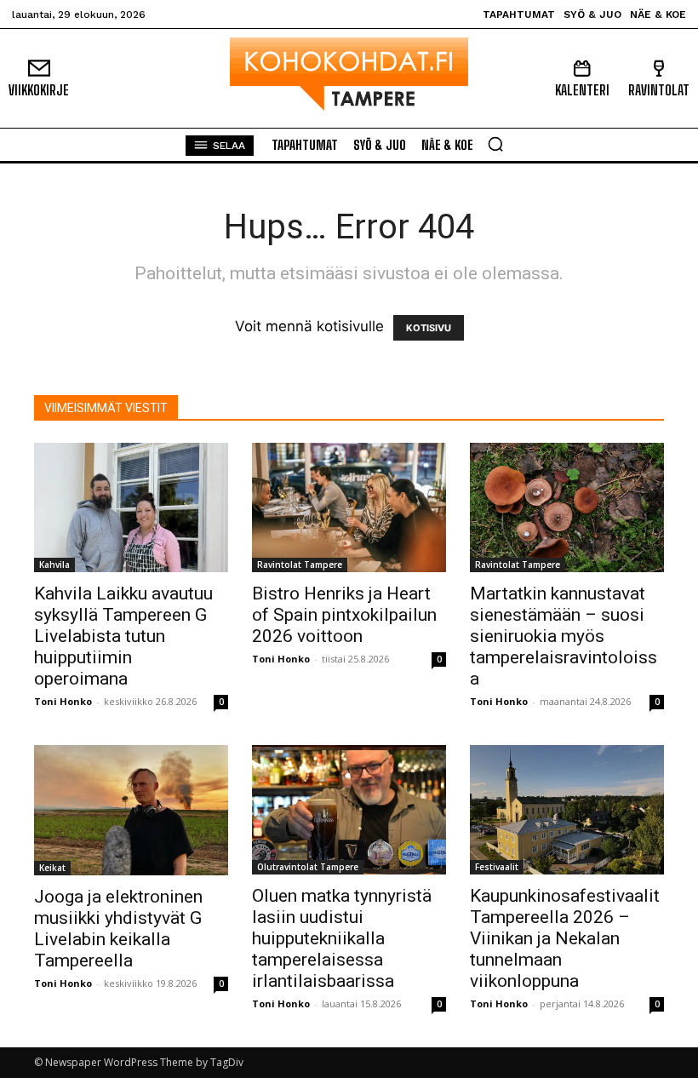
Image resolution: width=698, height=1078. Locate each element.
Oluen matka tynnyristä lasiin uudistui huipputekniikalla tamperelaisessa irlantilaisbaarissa (342, 938)
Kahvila (54, 565)
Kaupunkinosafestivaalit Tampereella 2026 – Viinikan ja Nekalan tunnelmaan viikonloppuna (565, 938)
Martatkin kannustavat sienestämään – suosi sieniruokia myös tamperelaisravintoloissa (563, 636)
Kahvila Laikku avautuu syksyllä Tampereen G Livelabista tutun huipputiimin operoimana (123, 636)
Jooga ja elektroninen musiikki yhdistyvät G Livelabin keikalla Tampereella (118, 928)
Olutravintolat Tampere (307, 867)
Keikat (52, 868)
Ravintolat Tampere (299, 565)
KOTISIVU (428, 328)
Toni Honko (63, 701)
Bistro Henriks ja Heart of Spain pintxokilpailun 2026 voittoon (344, 614)
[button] (495, 144)
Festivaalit (496, 867)
